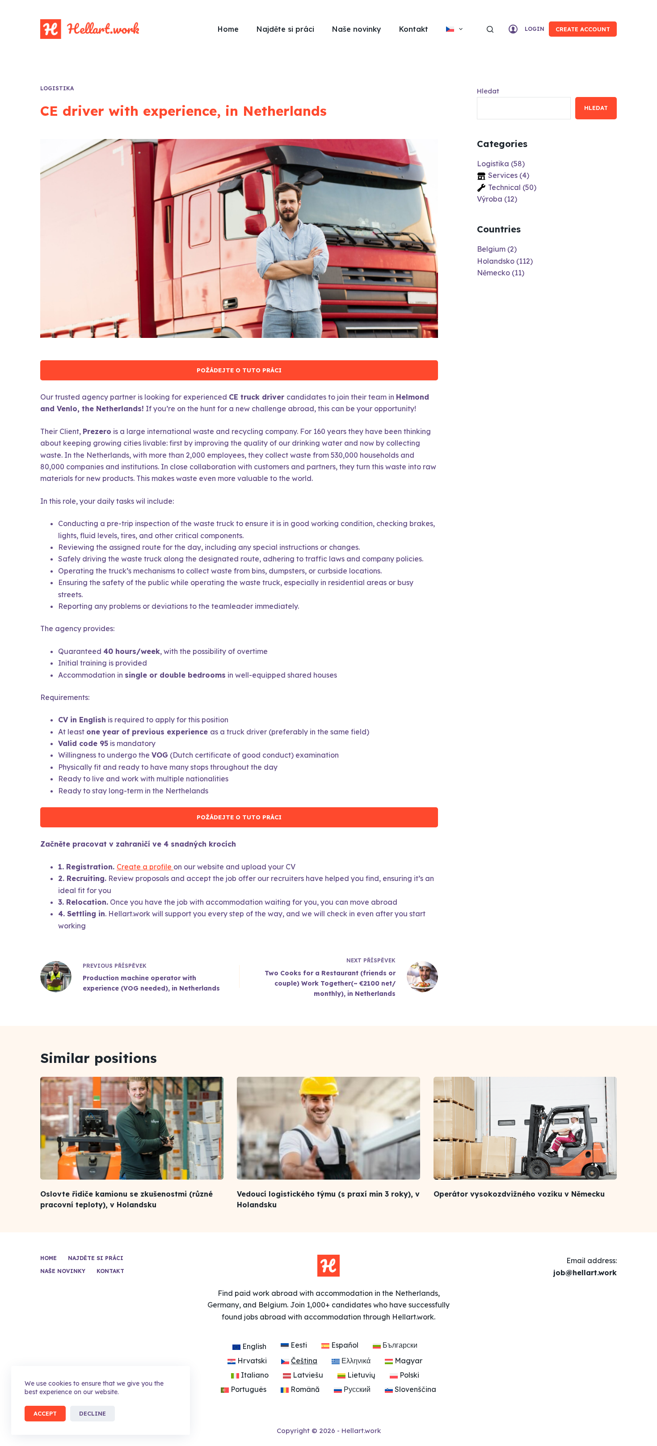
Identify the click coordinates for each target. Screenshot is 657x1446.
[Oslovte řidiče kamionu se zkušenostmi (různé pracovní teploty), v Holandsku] (131, 1128)
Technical (504, 187)
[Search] (490, 29)
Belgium (491, 249)
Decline (92, 1413)
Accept (45, 1413)
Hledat (488, 91)
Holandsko (495, 261)
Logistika (57, 88)
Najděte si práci (285, 29)
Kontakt (413, 29)
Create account (583, 29)
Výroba (489, 198)
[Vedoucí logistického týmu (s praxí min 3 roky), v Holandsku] (328, 1128)
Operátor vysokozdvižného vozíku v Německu (519, 1193)
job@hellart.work (585, 1272)
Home (228, 29)
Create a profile (145, 866)
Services (503, 175)
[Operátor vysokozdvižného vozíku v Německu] (525, 1128)
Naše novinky (356, 29)
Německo (493, 272)
